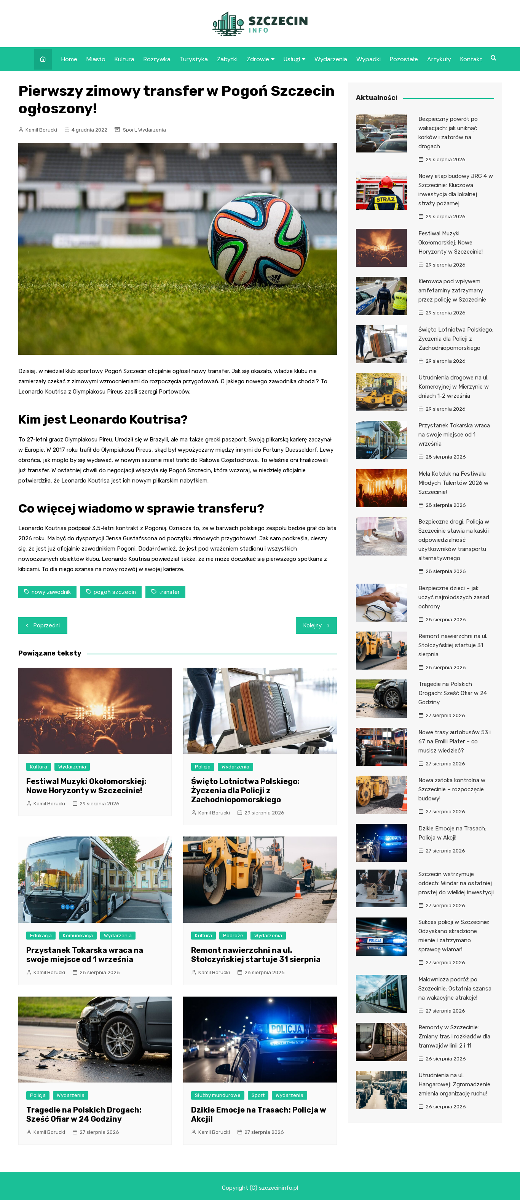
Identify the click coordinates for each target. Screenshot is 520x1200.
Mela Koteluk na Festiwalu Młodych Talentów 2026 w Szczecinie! (453, 482)
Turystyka (194, 59)
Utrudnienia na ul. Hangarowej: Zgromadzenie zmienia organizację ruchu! (454, 1084)
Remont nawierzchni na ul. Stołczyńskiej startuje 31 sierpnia (256, 955)
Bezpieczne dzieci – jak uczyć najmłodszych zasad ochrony (453, 597)
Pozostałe (404, 59)
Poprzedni (46, 625)
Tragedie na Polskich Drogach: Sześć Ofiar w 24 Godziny (84, 1114)
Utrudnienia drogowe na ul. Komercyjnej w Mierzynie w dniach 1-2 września (453, 386)
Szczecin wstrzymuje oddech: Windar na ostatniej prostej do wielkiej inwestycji (456, 883)
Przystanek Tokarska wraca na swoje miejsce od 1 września (84, 955)
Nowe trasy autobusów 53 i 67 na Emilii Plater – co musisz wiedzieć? (454, 741)
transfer (169, 592)
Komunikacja (78, 935)
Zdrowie (258, 59)
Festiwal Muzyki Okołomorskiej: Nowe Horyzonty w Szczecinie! (86, 786)
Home (69, 59)
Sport (129, 130)
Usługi (292, 59)
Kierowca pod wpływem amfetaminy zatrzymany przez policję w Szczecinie (452, 290)
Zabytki (227, 59)
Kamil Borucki (41, 130)
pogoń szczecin (115, 592)
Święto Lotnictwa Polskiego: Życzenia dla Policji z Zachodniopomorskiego (245, 790)
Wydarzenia (330, 59)
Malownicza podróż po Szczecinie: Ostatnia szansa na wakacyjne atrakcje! (454, 988)
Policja (203, 767)
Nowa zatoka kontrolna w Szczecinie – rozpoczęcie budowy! (451, 789)
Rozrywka (157, 59)
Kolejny (312, 625)
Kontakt (471, 59)
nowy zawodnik (51, 592)
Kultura (124, 59)
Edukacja (41, 935)
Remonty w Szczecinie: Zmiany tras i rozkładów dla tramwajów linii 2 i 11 (454, 1036)
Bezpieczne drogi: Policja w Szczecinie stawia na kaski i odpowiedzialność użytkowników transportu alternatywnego (454, 540)
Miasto (95, 59)
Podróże (233, 935)
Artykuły (439, 59)
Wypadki (368, 59)
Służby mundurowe (218, 1095)
